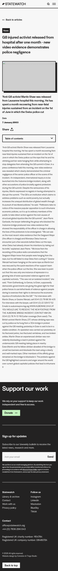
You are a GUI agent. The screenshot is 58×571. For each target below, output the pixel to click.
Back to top (11, 565)
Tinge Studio (32, 556)
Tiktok (34, 511)
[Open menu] (54, 4)
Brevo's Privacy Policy (30, 469)
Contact (6, 500)
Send (50, 457)
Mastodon (36, 504)
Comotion (21, 556)
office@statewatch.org (13, 525)
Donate (9, 413)
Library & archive (10, 496)
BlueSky (35, 507)
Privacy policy (9, 507)
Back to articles (14, 19)
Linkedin (35, 500)
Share (5, 129)
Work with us (8, 504)
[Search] (48, 4)
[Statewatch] (14, 4)
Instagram (36, 496)
